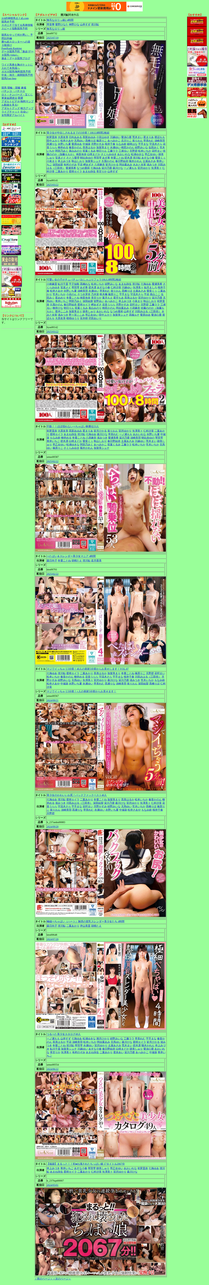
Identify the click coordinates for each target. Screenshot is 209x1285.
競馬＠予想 (8, 21)
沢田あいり (95, 318)
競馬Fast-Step (8, 78)
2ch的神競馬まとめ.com (15, 18)
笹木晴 (84, 318)
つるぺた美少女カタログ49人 (64, 1034)
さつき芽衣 (83, 294)
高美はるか (89, 147)
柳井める (63, 147)
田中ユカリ (53, 140)
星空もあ (118, 297)
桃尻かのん (127, 147)
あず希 (106, 157)
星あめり (60, 297)
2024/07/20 (52, 939)
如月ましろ (150, 287)
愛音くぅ (160, 157)
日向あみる (75, 137)
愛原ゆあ (77, 144)
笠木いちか (59, 294)
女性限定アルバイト (13, 115)
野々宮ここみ (77, 314)
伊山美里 (85, 925)
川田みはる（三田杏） (148, 311)
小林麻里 (52, 284)
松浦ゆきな (137, 154)
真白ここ (155, 294)
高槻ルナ (134, 314)
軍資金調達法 (9, 98)
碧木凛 (128, 157)
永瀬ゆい (115, 147)
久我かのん (108, 161)
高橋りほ (90, 140)
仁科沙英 (116, 287)
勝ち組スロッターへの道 (15, 41)
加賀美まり (102, 147)
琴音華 (51, 24)
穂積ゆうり (72, 318)
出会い (24, 111)
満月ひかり (102, 1038)
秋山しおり (78, 161)
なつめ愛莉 (83, 168)
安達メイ (60, 157)
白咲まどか (93, 154)
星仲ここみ (61, 311)
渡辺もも (159, 137)
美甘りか (101, 171)
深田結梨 (58, 164)
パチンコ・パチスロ (13, 91)
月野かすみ (97, 144)
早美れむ (148, 140)
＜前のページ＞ (43, 1278)
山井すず (85, 24)
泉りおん (137, 140)
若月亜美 (96, 560)
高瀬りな (52, 144)
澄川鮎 (95, 24)
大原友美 (63, 137)
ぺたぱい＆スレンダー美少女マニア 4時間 (71, 556)
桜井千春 (110, 144)
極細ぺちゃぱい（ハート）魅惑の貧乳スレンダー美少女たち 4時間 (85, 921)
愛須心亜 (126, 137)
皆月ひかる (112, 164)
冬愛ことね (117, 157)
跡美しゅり (89, 311)
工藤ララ (112, 150)
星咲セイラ (75, 171)
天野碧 (133, 150)
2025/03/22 (52, 184)
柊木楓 (103, 294)
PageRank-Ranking (11, 48)
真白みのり (75, 150)
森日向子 (52, 560)
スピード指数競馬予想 (14, 28)
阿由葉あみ (125, 164)
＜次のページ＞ (62, 1278)
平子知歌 (74, 284)
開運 (20, 98)
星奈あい (118, 1052)
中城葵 (86, 144)
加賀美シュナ (93, 161)
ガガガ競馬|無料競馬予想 (16, 71)
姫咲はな (132, 144)
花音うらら (108, 304)
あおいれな (123, 154)
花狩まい (157, 150)
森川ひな (118, 168)
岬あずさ (88, 164)
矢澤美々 (156, 168)
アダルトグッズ (10, 108)
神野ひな (74, 24)
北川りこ (126, 140)
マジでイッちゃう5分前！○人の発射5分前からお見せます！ (81, 691)
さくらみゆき (109, 154)
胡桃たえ (77, 560)
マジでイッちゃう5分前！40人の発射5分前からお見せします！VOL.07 (88, 668)
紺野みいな (141, 147)
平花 (80, 164)
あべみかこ (114, 140)
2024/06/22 (52, 1069)
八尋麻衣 (99, 164)
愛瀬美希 (71, 168)
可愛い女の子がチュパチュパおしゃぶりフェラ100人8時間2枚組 (84, 279)
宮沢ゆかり (144, 168)
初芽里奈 (52, 137)
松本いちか (144, 150)
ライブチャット (10, 111)
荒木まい (137, 137)
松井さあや (66, 140)
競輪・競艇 (13, 87)
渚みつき (152, 164)
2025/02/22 (52, 461)
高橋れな (85, 284)
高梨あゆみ (89, 137)
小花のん (71, 294)
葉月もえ (107, 297)
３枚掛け (6, 45)
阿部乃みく (61, 150)
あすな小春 (147, 157)
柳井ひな (58, 308)
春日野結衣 (121, 161)
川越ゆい (115, 137)
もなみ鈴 (121, 144)
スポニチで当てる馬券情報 (17, 25)
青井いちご (61, 301)
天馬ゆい (79, 140)
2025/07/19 (52, 37)
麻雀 (23, 87)
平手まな (143, 144)
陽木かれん (135, 161)
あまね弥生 (89, 171)
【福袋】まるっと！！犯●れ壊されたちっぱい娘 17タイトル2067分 (86, 1163)
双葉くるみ (89, 150)
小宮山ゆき (102, 137)
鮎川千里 (63, 284)
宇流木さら (155, 144)
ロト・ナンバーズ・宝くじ (17, 94)
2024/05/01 (52, 1185)
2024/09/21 (52, 700)
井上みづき (64, 161)
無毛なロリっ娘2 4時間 (60, 20)
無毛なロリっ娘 (56, 28)
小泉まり (52, 161)
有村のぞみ (70, 164)
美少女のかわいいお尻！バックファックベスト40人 (77, 795)
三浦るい (124, 150)
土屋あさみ (149, 161)
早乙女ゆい (151, 154)
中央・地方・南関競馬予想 (17, 75)
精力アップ (26, 108)
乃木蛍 (95, 294)
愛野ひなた (61, 24)
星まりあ (148, 137)
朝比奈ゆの (86, 157)
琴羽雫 (98, 157)
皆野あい (99, 301)
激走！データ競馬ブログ (15, 58)
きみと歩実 (139, 164)
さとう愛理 (72, 157)
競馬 (4, 87)
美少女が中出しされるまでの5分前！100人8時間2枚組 (78, 132)
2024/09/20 (52, 826)
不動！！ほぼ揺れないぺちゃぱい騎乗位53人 (73, 426)
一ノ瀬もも (130, 168)
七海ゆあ (95, 168)
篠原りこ (101, 140)
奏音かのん (75, 147)
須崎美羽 (159, 140)
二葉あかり (61, 171)
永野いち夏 (64, 144)
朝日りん (101, 150)
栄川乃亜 (107, 168)
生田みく (154, 147)
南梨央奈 (81, 154)
